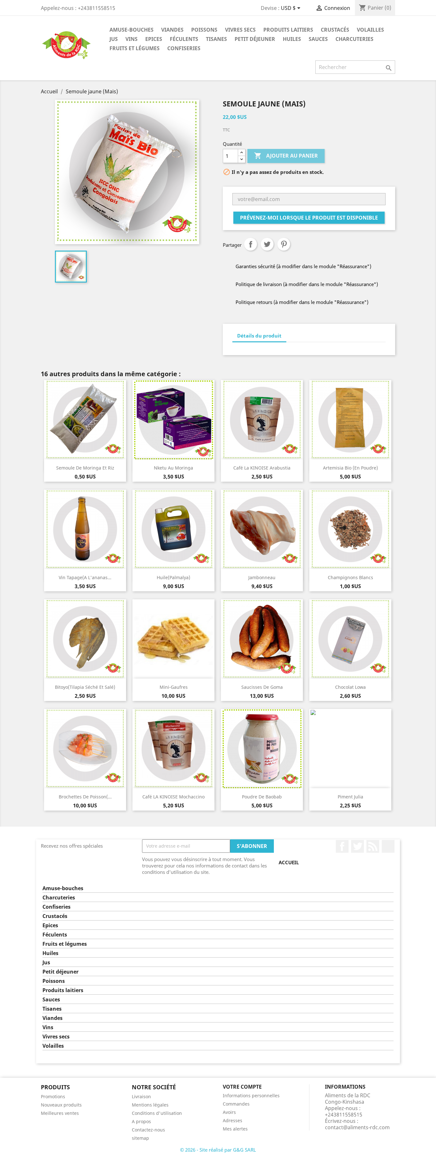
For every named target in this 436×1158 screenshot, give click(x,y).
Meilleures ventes (60, 1113)
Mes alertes (235, 1129)
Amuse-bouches (131, 29)
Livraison (141, 1096)
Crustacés (335, 29)
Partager (250, 244)
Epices (153, 39)
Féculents (184, 39)
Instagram (388, 846)
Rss (372, 846)
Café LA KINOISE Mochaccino (173, 797)
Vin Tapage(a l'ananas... (85, 577)
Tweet (267, 244)
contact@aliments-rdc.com (357, 1127)
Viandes (172, 29)
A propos (141, 1121)
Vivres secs (240, 29)
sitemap (140, 1138)
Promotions (53, 1096)
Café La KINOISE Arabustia (261, 468)
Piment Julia (350, 797)
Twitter (357, 846)
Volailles (370, 29)
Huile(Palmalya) (173, 577)
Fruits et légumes (134, 48)
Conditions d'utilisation (157, 1113)
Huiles (292, 39)
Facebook (342, 846)
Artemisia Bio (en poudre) (350, 468)
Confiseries (183, 48)
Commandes (236, 1104)
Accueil (289, 862)
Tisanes (216, 39)
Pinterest (283, 244)
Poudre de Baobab (262, 797)
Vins (131, 39)
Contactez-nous (148, 1130)
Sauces (318, 39)
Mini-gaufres (174, 687)
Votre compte (242, 1086)
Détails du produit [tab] (259, 335)
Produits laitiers (288, 29)
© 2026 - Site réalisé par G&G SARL (218, 1149)
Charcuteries (354, 39)
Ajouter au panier (286, 155)
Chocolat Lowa (350, 687)
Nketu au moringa (173, 468)
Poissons (204, 29)
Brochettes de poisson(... (85, 797)
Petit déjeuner (255, 39)
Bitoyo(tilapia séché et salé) (85, 687)
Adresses (232, 1120)
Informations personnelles (251, 1095)
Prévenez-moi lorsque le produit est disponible (309, 217)
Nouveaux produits (61, 1105)
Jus (113, 39)
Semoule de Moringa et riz (85, 468)
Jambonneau (261, 577)
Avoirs (229, 1112)
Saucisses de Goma (262, 687)
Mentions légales (150, 1105)
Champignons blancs (350, 577)
